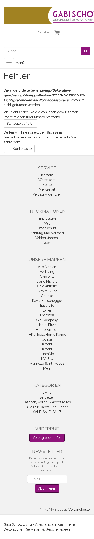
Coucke (47, 296)
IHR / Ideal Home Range (47, 334)
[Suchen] (85, 51)
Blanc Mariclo (47, 281)
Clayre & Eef (47, 291)
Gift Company (47, 320)
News (47, 243)
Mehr (47, 368)
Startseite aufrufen (20, 123)
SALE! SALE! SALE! (47, 412)
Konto (47, 185)
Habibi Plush (47, 325)
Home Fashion (47, 330)
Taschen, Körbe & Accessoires (47, 402)
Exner (47, 310)
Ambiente (47, 276)
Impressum (47, 218)
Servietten (47, 397)
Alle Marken (47, 267)
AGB (47, 223)
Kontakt (47, 175)
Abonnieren (47, 488)
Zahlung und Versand (47, 233)
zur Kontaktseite (19, 149)
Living (47, 392)
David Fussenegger (47, 301)
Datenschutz (47, 228)
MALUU (47, 359)
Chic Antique (47, 286)
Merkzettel (47, 189)
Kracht (47, 344)
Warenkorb (47, 180)
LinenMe (47, 354)
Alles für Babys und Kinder (47, 407)
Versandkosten (80, 509)
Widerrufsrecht (47, 238)
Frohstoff (47, 315)
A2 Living (47, 272)
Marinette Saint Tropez (47, 363)
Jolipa (47, 339)
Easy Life (47, 305)
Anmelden (44, 32)
